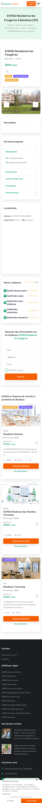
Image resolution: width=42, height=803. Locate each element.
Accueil (10, 25)
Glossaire (5, 659)
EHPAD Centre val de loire (12, 689)
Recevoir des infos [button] (21, 466)
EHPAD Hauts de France (11, 672)
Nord (24, 28)
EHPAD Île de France (10, 680)
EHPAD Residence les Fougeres (21, 31)
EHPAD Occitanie (8, 717)
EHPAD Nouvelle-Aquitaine (12, 709)
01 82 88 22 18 (11, 774)
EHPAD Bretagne (8, 701)
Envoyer (21, 377)
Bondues (32, 28)
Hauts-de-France (11, 28)
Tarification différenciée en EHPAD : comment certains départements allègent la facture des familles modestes (26, 734)
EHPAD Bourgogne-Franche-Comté (16, 693)
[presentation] (6, 104)
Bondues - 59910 (13, 59)
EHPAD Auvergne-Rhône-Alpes (14, 705)
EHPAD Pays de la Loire (11, 697)
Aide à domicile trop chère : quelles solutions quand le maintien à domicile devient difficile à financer (25, 750)
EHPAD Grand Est (9, 676)
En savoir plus (20, 471)
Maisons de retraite (24, 25)
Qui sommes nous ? (9, 655)
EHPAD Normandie (9, 684)
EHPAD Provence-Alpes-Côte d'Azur (16, 713)
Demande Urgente (16, 370)
